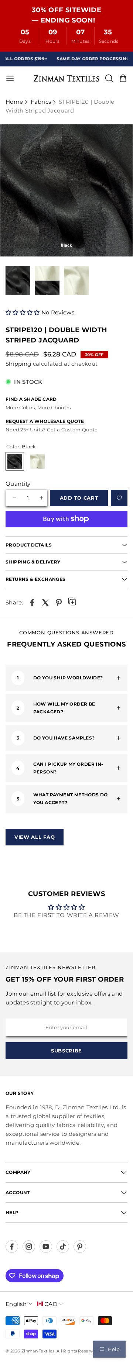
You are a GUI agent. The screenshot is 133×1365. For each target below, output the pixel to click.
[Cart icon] (123, 78)
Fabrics (41, 101)
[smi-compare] (119, 498)
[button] (23, 312)
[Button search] (109, 78)
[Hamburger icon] (33, 78)
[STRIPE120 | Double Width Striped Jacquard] (32, 602)
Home (14, 101)
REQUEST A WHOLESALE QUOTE (45, 421)
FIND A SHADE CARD (31, 399)
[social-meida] (12, 1246)
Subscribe (66, 1051)
